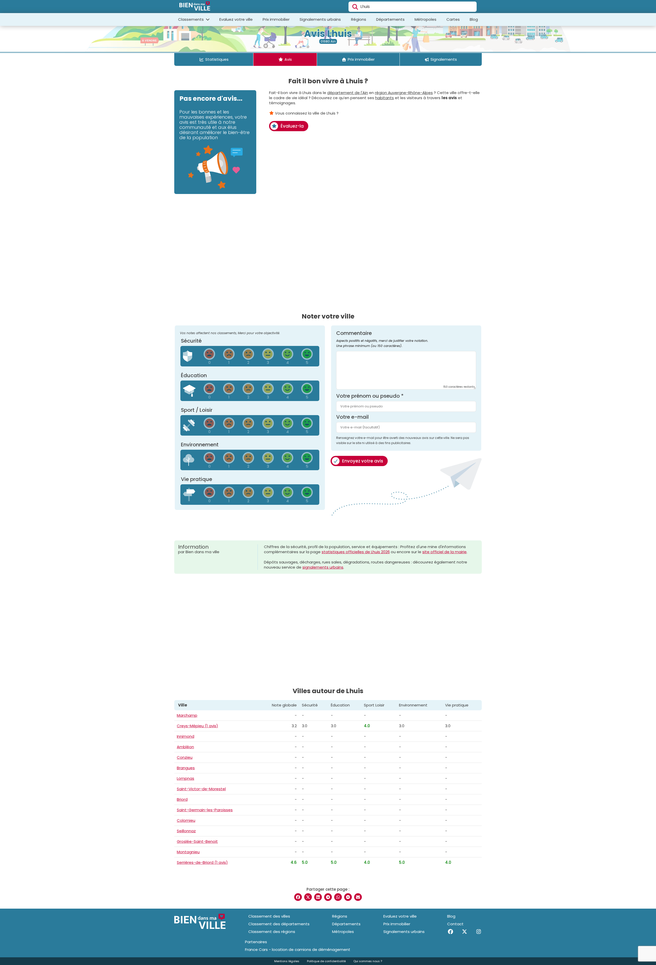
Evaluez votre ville (236, 19)
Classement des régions (271, 931)
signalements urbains (322, 567)
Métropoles (425, 19)
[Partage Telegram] (328, 897)
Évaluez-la (292, 126)
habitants (384, 97)
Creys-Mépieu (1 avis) (197, 725)
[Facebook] (450, 931)
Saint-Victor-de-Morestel (201, 789)
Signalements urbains (320, 19)
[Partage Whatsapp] (338, 897)
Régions (358, 19)
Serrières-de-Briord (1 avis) (202, 862)
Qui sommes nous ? (367, 961)
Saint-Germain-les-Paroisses (205, 810)
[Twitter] (464, 931)
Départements (390, 19)
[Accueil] (194, 7)
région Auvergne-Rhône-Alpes (404, 92)
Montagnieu (188, 852)
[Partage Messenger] (348, 897)
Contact (455, 924)
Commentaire (382, 339)
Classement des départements (279, 924)
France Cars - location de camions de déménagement (297, 949)
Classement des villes (269, 916)
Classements (191, 19)
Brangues (186, 768)
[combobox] (412, 7)
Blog (474, 19)
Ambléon (185, 747)
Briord (182, 799)
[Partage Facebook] (298, 897)
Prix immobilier (276, 19)
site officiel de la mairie (444, 552)
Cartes (453, 19)
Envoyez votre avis (362, 461)
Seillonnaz (186, 831)
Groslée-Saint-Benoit (197, 841)
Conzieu (184, 757)
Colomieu (186, 820)
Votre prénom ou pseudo (370, 395)
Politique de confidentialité (326, 961)
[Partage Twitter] (308, 897)
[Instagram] (478, 931)
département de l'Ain (347, 92)
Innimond (185, 736)
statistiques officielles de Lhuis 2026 (356, 552)
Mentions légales (286, 961)
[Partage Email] (358, 897)
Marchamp (187, 715)
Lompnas (185, 778)
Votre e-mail (352, 416)
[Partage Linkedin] (318, 897)
